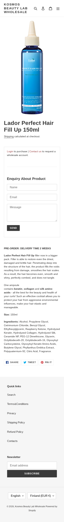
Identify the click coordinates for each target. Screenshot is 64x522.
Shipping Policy (16, 422)
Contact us (35, 151)
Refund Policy (15, 431)
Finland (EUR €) (40, 495)
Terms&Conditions (17, 403)
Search (11, 394)
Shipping (9, 136)
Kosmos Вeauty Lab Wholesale (16, 8)
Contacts (12, 440)
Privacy (11, 413)
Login (10, 151)
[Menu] (58, 8)
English (15, 495)
